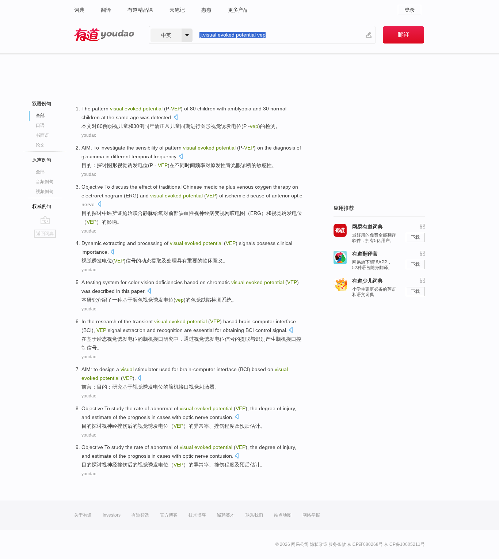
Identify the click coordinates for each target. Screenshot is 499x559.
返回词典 (45, 233)
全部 (40, 171)
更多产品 (238, 10)
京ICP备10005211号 (404, 544)
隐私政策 (318, 544)
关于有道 (83, 515)
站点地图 (283, 515)
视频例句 (44, 191)
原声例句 (41, 160)
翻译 (106, 10)
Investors (112, 515)
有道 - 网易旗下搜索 (104, 35)
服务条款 (337, 544)
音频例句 (44, 181)
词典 (79, 10)
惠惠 (206, 10)
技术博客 (197, 515)
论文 (40, 145)
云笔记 (177, 10)
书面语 (42, 135)
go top (45, 219)
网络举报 (311, 515)
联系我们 (254, 515)
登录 (409, 10)
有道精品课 (140, 10)
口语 (40, 125)
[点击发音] (176, 118)
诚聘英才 (226, 515)
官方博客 (169, 515)
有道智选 (140, 515)
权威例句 (41, 206)
